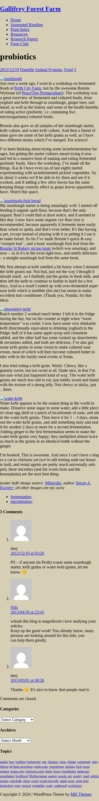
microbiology (22, 501)
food (79, 766)
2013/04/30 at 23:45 (27, 612)
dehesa (4, 766)
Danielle (27, 69)
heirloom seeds (35, 771)
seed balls (16, 781)
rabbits (94, 776)
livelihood (22, 776)
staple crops (67, 781)
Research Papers (24, 39)
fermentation (21, 496)
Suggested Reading (27, 24)
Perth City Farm (27, 88)
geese (86, 766)
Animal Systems (48, 69)
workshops (75, 786)
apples (4, 762)
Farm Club (20, 43)
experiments (56, 766)
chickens (53, 762)
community (84, 762)
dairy (95, 762)
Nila (14, 607)
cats (44, 762)
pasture (52, 776)
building (21, 762)
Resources (19, 34)
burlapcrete (34, 762)
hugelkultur (69, 771)
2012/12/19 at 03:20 (27, 553)
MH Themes (81, 794)
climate (71, 762)
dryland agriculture (21, 766)
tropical (26, 786)
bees (12, 762)
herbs (48, 771)
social (34, 781)
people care (65, 776)
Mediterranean (38, 776)
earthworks (41, 766)
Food (68, 69)
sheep (26, 781)
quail (86, 776)
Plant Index (20, 29)
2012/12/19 (9, 69)
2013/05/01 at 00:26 (27, 680)
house (57, 771)
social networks (49, 781)
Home (16, 20)
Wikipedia (53, 483)
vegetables (38, 786)
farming (70, 766)
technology (7, 786)
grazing (4, 771)
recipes (4, 781)
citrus (62, 762)
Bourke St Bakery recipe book (25, 248)
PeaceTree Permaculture (42, 93)
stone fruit (82, 781)
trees (18, 786)
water (49, 786)
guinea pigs (17, 771)
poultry (77, 776)
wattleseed (60, 786)
